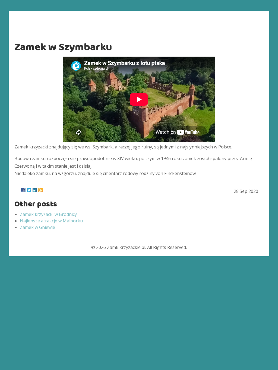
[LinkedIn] (35, 190)
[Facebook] (23, 190)
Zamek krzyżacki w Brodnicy (48, 214)
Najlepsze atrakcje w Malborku (51, 221)
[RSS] (40, 190)
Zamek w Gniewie (37, 227)
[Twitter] (29, 190)
